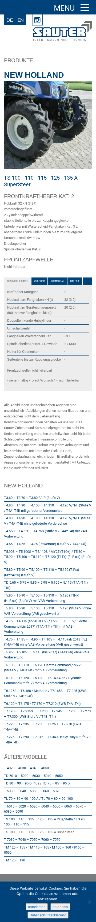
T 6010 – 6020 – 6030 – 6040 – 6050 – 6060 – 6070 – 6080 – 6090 (45, 809)
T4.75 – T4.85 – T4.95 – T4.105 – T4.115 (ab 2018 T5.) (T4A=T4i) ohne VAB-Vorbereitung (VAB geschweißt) (45, 642)
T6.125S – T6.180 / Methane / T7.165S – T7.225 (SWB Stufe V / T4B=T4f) (45, 693)
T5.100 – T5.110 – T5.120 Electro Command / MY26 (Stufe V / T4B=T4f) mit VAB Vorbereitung (43, 667)
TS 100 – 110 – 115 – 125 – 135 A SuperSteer (39, 832)
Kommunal (57, 281)
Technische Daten (17, 281)
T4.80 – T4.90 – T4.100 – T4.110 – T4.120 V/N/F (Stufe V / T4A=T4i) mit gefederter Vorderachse (47, 508)
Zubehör (39, 281)
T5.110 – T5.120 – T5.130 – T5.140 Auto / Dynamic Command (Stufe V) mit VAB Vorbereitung (43, 680)
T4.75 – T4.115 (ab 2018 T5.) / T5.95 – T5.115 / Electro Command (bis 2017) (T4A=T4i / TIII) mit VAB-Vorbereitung (45, 626)
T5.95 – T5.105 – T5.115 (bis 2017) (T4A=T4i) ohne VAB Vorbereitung (46, 655)
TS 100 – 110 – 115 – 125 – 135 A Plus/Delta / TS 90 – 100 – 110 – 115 (46, 822)
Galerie (74, 281)
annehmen (37, 907)
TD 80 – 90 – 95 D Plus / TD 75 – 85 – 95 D (37, 783)
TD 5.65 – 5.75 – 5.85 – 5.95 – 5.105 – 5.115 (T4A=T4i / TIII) (46, 585)
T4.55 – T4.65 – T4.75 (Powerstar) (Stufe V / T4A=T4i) (45, 544)
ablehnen (60, 907)
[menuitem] (9, 19)
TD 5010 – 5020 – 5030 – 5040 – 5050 (33, 776)
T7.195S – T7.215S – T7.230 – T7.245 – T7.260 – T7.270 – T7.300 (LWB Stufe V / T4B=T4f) (47, 714)
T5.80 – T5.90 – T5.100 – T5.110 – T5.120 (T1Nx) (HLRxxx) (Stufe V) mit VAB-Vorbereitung (41, 598)
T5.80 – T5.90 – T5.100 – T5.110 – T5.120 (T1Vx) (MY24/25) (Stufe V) (41, 572)
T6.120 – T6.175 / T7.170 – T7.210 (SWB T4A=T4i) (42, 704)
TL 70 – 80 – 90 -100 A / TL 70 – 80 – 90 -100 (38, 799)
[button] (85, 8)
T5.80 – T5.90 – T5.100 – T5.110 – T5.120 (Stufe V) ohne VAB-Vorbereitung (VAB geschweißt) (47, 611)
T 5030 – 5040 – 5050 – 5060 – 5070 (32, 791)
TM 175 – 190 (14, 860)
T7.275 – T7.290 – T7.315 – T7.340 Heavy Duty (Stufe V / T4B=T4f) (47, 739)
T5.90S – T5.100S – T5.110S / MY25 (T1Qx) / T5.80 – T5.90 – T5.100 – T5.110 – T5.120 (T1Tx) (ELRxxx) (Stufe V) (47, 557)
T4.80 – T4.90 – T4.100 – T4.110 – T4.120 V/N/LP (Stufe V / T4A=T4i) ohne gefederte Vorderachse (47, 520)
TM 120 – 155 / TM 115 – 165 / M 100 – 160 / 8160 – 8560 (44, 850)
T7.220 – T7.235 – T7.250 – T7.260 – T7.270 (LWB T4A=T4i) (42, 726)
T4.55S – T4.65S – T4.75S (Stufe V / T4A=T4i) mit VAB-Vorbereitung (46, 533)
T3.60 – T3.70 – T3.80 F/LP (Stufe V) (32, 498)
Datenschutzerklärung (48, 915)
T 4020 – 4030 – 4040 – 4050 (26, 768)
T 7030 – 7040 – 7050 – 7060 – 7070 (32, 840)
